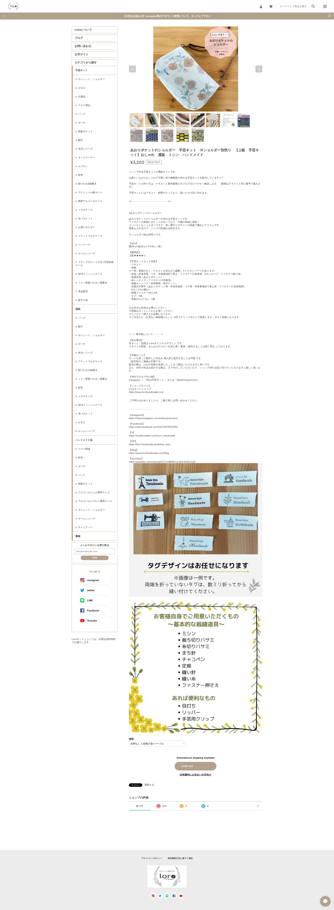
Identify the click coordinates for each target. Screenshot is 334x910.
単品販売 (83, 291)
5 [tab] (198, 120)
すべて (139, 806)
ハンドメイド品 (84, 440)
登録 (94, 557)
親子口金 (83, 300)
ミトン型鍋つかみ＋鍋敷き (92, 282)
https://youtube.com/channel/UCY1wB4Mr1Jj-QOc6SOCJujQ (162, 461)
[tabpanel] (196, 69)
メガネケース (85, 209)
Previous (132, 69)
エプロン (83, 166)
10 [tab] (152, 135)
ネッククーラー (86, 157)
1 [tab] (137, 120)
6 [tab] (213, 120)
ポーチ (81, 122)
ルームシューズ (86, 253)
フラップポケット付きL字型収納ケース (94, 264)
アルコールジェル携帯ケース (94, 492)
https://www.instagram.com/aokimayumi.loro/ (153, 418)
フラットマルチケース (90, 236)
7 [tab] (228, 120)
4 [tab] (182, 120)
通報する (149, 784)
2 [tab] (152, 120)
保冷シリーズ (85, 148)
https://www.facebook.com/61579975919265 (153, 426)
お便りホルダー (86, 227)
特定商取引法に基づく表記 (180, 858)
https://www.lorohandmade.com (146, 392)
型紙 (77, 309)
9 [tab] (137, 135)
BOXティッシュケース (90, 273)
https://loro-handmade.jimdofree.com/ (149, 444)
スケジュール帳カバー (90, 192)
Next (258, 69)
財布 (80, 175)
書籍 (77, 536)
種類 (131, 739)
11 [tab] (167, 135)
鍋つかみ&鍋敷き (87, 183)
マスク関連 (84, 448)
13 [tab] (198, 135)
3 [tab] (167, 120)
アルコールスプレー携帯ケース (95, 501)
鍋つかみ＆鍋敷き (88, 370)
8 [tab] (244, 120)
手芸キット (81, 70)
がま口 (81, 87)
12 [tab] (182, 135)
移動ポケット (85, 131)
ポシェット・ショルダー (91, 79)
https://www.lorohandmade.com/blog (149, 453)
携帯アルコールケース (90, 201)
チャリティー (85, 527)
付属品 (81, 96)
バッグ (81, 114)
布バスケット (85, 218)
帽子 (80, 140)
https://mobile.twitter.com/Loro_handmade (152, 435)
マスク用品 (84, 105)
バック (81, 475)
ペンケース (84, 244)
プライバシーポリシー (151, 858)
